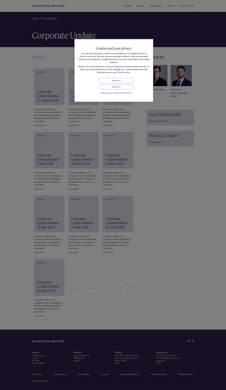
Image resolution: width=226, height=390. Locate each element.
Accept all (116, 80)
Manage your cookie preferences (116, 93)
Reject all (116, 87)
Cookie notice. (124, 72)
